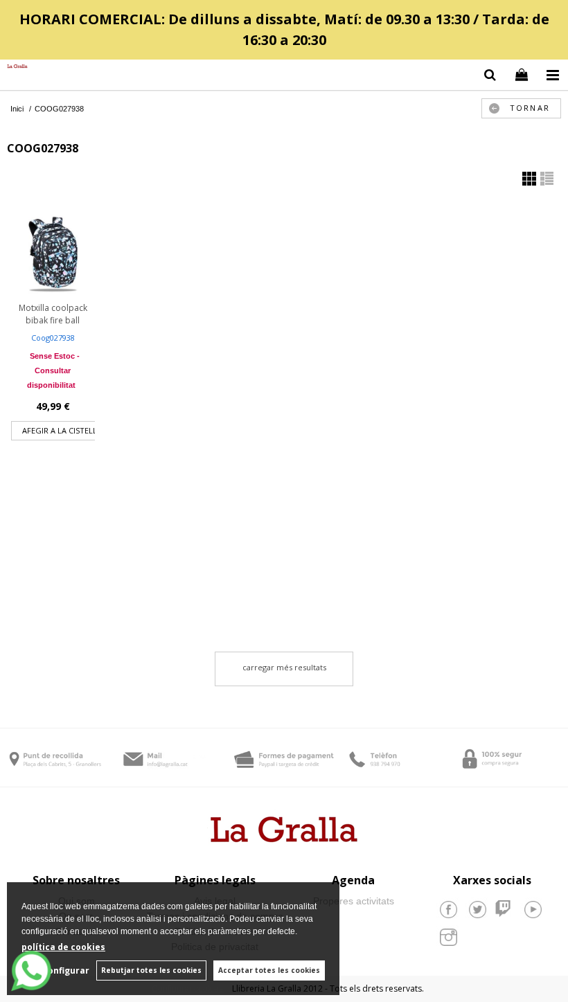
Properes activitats (353, 900)
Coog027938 (53, 337)
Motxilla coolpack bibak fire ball (53, 314)
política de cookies (63, 947)
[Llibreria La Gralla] (14, 67)
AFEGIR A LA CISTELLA (62, 430)
